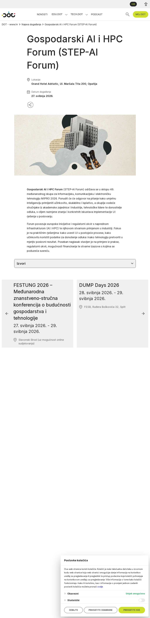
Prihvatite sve (131, 610)
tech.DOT (77, 14)
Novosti (42, 14)
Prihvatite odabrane (100, 610)
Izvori (21, 263)
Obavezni (73, 593)
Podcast (97, 14)
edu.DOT (57, 14)
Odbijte (73, 610)
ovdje (100, 586)
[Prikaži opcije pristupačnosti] (146, 4)
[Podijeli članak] (30, 104)
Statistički (73, 600)
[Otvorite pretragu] (127, 14)
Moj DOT (140, 14)
